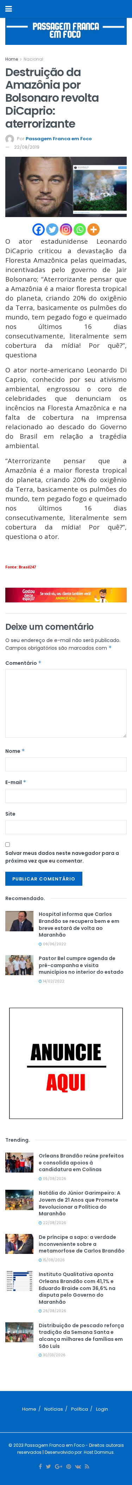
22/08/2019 (26, 147)
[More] (93, 229)
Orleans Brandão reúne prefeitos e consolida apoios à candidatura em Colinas (81, 1162)
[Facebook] (38, 229)
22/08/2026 (54, 1223)
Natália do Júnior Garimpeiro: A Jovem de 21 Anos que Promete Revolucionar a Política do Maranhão (79, 1203)
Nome (15, 751)
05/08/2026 (54, 1178)
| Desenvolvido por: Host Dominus (78, 1452)
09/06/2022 (54, 944)
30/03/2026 (53, 1355)
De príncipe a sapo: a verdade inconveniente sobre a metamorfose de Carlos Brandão (82, 1244)
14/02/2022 (53, 981)
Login (102, 1409)
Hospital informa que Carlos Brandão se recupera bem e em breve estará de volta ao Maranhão (79, 924)
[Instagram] (66, 229)
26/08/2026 (54, 1311)
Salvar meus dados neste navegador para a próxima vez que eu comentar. (62, 857)
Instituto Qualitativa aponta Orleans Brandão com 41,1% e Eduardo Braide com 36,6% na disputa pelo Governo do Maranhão (77, 1288)
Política (79, 1409)
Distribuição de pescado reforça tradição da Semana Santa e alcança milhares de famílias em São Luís (81, 1336)
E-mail (15, 782)
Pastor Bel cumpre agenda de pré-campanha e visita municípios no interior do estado (81, 965)
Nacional (33, 59)
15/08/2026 (53, 1260)
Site (10, 813)
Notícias (53, 1409)
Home (11, 59)
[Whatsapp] (80, 229)
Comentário (23, 663)
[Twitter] (52, 229)
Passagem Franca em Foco (59, 139)
